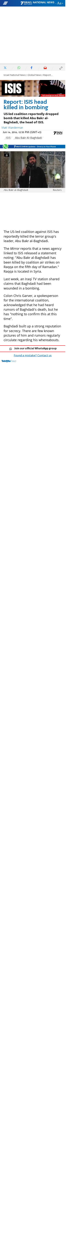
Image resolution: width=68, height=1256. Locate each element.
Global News (35, 75)
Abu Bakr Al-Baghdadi (28, 138)
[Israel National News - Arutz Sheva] (37, 3)
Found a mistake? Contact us (32, 355)
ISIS (8, 138)
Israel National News (15, 75)
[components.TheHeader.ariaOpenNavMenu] (11, 3)
